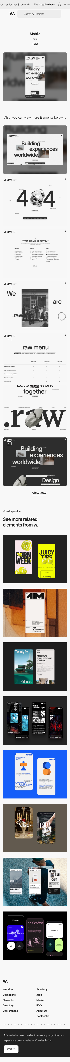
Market (40, 1000)
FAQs (39, 1005)
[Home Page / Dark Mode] (35, 461)
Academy (42, 989)
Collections (9, 994)
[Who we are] (35, 305)
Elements (8, 1000)
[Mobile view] (35, 559)
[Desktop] (35, 149)
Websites (8, 989)
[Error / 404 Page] (35, 201)
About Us (41, 1010)
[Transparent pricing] (35, 357)
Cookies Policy (43, 1040)
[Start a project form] (35, 253)
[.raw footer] (35, 409)
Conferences (10, 1010)
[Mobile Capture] (35, 774)
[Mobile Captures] (35, 935)
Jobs (39, 994)
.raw (35, 43)
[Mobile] (35, 613)
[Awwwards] (12, 13)
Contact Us (42, 1015)
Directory (8, 1005)
